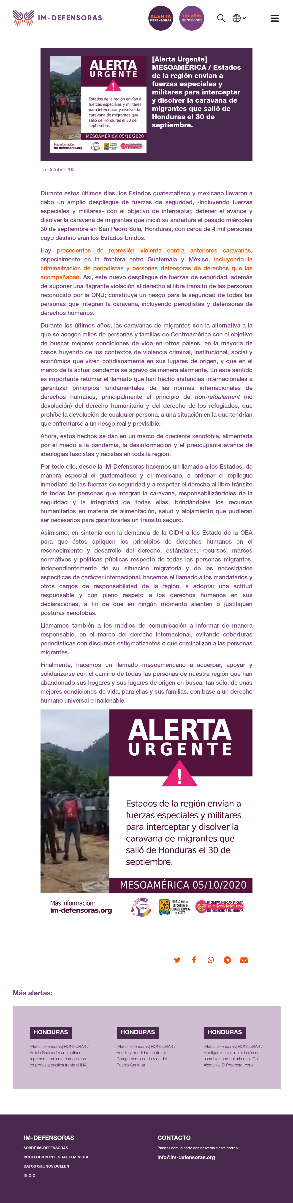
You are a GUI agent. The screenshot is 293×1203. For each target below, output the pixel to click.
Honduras (51, 1033)
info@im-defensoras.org (186, 1157)
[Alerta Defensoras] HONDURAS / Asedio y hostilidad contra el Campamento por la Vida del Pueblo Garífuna (146, 1056)
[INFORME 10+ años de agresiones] (191, 18)
